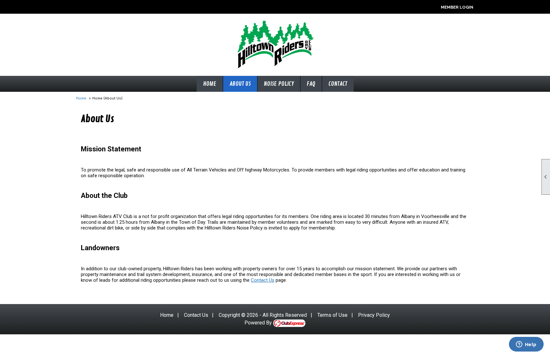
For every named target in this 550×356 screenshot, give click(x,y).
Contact (337, 84)
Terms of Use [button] (332, 315)
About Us (240, 84)
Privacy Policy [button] (374, 315)
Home (209, 84)
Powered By (258, 323)
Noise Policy (279, 84)
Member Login (457, 7)
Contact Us (262, 280)
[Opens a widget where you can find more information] (526, 345)
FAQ (311, 84)
